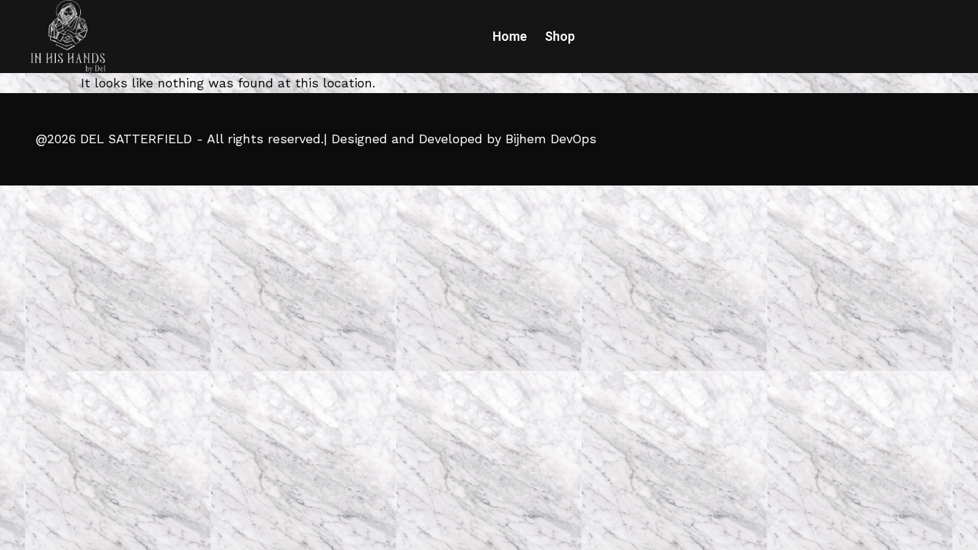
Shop (560, 36)
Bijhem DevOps (550, 139)
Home (510, 36)
